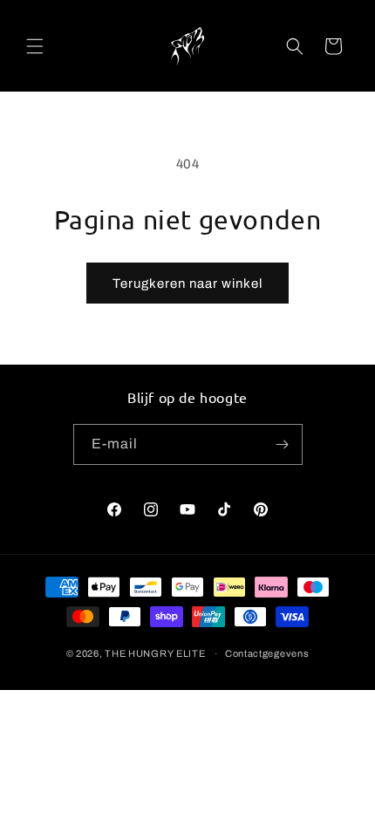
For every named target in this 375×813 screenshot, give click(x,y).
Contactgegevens (267, 653)
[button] (35, 46)
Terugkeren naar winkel (187, 283)
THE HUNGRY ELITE (155, 653)
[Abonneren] (282, 444)
